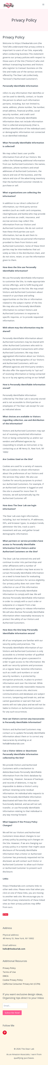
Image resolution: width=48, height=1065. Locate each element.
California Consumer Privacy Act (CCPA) (21, 984)
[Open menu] (43, 4)
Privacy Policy (9, 968)
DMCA (5, 976)
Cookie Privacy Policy (13, 980)
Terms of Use (9, 972)
